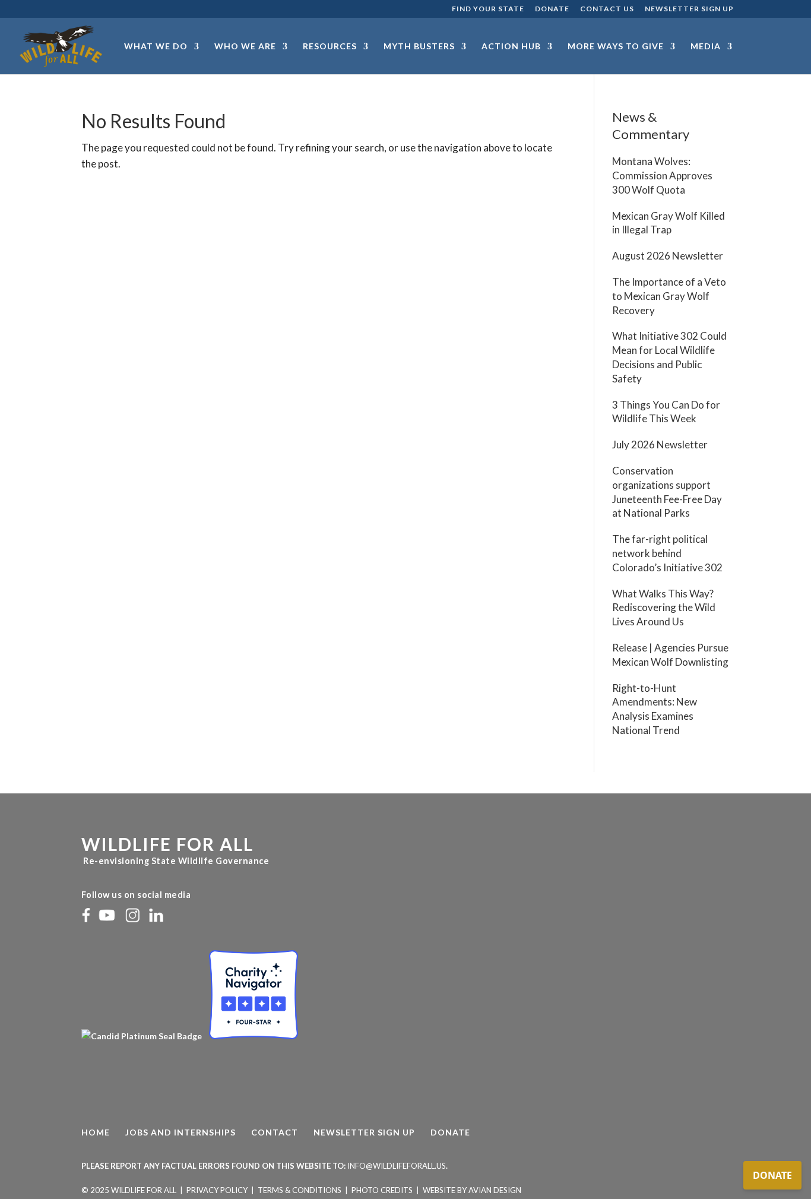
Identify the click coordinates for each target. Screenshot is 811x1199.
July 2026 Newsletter (660, 444)
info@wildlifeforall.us (396, 1165)
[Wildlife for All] (142, 1036)
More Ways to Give (616, 46)
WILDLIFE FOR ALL (167, 844)
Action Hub (511, 46)
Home (95, 1132)
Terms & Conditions (299, 1190)
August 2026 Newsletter (667, 255)
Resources (330, 46)
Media (705, 46)
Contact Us (607, 9)
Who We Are (245, 46)
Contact (274, 1132)
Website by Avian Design (472, 1190)
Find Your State (488, 9)
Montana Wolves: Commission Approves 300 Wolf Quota (662, 175)
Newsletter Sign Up (689, 9)
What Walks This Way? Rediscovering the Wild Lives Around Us (663, 607)
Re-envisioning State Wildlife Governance (175, 861)
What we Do (156, 46)
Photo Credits (382, 1190)
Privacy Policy (217, 1190)
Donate (552, 9)
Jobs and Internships (180, 1132)
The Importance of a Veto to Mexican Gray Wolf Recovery (669, 296)
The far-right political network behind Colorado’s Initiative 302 (667, 553)
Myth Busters (419, 46)
